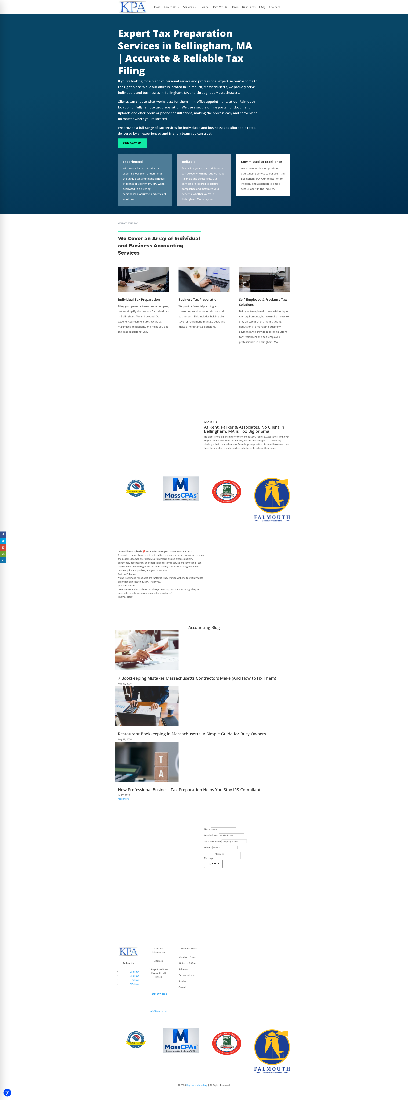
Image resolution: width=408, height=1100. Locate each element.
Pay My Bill (221, 7)
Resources (248, 7)
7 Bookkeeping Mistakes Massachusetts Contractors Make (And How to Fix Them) (197, 678)
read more (123, 798)
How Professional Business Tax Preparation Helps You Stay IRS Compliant (189, 789)
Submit (213, 864)
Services (188, 7)
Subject (208, 847)
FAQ (262, 7)
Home (156, 7)
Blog (235, 7)
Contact (274, 7)
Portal (205, 7)
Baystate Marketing (196, 1085)
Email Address (211, 835)
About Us (170, 7)
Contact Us (132, 143)
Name (207, 829)
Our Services (217, 406)
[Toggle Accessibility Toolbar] (7, 1093)
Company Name (212, 841)
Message (209, 858)
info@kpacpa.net (158, 1011)
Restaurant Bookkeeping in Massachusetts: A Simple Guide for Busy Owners (192, 734)
